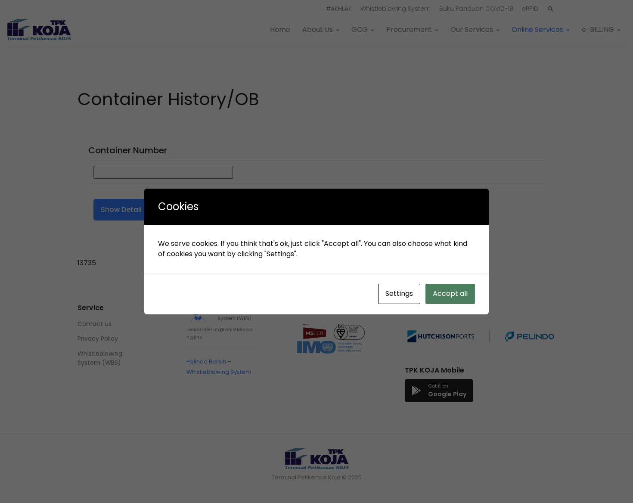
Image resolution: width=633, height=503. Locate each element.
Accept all (450, 293)
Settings (399, 293)
